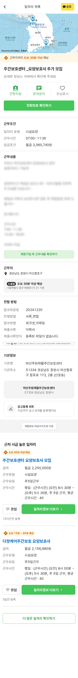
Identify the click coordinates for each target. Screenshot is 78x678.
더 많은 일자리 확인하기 (39, 618)
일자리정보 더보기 (46, 509)
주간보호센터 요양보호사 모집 (27, 460)
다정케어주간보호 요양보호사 (26, 541)
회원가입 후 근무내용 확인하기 (39, 254)
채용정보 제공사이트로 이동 (39, 426)
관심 (14, 509)
